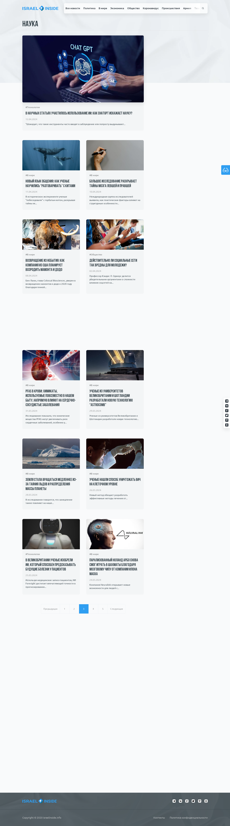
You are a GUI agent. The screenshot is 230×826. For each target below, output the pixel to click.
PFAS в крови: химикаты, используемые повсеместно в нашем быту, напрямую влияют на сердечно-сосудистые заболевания (51, 398)
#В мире (30, 175)
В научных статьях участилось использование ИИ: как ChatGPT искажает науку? (79, 113)
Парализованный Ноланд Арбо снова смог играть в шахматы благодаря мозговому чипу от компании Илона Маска (113, 567)
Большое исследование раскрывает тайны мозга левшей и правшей (113, 184)
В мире (103, 8)
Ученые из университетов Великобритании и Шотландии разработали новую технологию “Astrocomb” (111, 398)
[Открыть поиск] (203, 8)
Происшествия (171, 8)
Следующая (116, 609)
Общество (133, 8)
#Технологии (33, 107)
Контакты (159, 817)
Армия (187, 8)
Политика (89, 8)
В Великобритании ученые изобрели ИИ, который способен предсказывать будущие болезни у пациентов (51, 564)
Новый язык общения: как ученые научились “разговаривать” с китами (50, 184)
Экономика (117, 8)
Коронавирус (151, 8)
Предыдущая (50, 609)
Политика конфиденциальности (189, 817)
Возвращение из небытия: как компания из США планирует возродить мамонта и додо (45, 265)
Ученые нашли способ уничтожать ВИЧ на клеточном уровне (115, 482)
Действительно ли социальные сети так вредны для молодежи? (113, 263)
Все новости (72, 8)
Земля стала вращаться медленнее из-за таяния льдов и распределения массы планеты (51, 484)
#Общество (95, 254)
